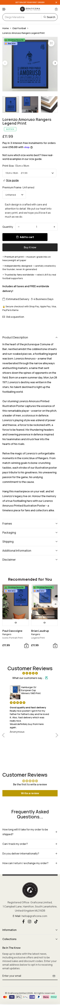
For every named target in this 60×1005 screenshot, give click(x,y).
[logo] (30, 9)
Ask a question (15, 317)
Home (5, 28)
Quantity (7, 227)
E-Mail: (17, 916)
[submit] (54, 976)
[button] (4, 9)
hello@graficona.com (34, 916)
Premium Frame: (18, 187)
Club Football (19, 28)
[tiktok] (36, 921)
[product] (51, 43)
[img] (30, 673)
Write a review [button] (30, 793)
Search (51, 17)
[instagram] (29, 921)
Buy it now (30, 247)
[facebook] (23, 921)
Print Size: (15, 165)
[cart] (56, 9)
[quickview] (16, 622)
